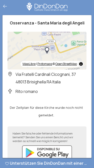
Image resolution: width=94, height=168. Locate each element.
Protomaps (44, 64)
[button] (47, 50)
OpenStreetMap (66, 64)
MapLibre (29, 64)
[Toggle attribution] (81, 64)
